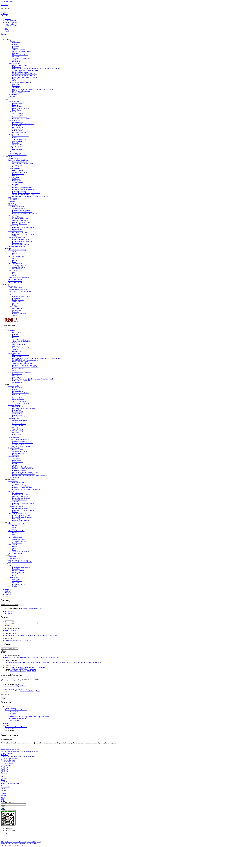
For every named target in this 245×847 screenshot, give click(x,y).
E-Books (15, 44)
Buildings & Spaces (18, 300)
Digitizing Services (14, 186)
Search (3, 12)
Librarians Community (19, 842)
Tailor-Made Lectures (18, 208)
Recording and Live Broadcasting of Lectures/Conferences (30, 196)
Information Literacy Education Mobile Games (26, 213)
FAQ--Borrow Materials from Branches (20, 291)
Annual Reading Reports (19, 172)
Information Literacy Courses (21, 210)
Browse (14, 253)
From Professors (17, 149)
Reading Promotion (14, 168)
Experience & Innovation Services (18, 160)
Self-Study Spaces (17, 182)
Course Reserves (17, 93)
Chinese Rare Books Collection (21, 51)
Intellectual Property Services (17, 237)
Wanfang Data (20, 667)
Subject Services (13, 215)
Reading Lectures (17, 170)
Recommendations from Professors (48, 635)
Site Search (8, 596)
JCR (22, 689)
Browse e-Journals (6, 681)
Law (2, 785)
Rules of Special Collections (20, 108)
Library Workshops (14, 158)
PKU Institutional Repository (17, 250)
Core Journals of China (15, 281)
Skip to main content (7, 1)
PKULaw (28, 667)
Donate (3, 15)
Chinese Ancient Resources (20, 65)
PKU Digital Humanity (15, 279)
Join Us (14, 315)
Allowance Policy (17, 141)
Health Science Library (15, 288)
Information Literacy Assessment (22, 212)
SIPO (29, 671)
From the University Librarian (21, 296)
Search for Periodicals (18, 115)
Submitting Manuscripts (19, 224)
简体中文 (8, 29)
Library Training (13, 205)
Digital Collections (18, 79)
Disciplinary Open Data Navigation (23, 234)
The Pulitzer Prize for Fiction (9, 758)
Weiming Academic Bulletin (16, 246)
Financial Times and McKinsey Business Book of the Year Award (20, 751)
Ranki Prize (4, 755)
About (10, 294)
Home (6, 723)
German (3, 795)
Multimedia (15, 53)
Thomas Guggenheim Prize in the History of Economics (18, 756)
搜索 (3, 806)
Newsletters (15, 312)
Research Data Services (15, 231)
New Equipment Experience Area (22, 163)
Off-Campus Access (51, 657)
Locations (8, 640)
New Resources (17, 84)
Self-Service (16, 179)
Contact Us (15, 143)
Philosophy (4, 778)
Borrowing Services (14, 120)
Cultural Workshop (18, 174)
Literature (4, 781)
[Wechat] (7, 832)
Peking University (6, 842)
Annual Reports (17, 310)
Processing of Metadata (19, 191)
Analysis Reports (13, 225)
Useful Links (18, 843)
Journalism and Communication (10, 783)
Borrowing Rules (13, 101)
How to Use (12, 112)
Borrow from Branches (19, 132)
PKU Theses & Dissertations (21, 91)
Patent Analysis (17, 243)
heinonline (32, 669)
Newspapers (16, 56)
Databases (15, 48)
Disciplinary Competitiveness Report (23, 227)
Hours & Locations (18, 103)
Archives (15, 60)
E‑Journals (15, 46)
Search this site (5, 8)
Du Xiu (34, 667)
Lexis (26, 669)
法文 (2, 799)
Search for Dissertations (19, 117)
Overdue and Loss (17, 129)
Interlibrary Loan (13, 134)
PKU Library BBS (10, 20)
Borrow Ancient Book (15, 98)
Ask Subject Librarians (11, 22)
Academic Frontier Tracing (20, 220)
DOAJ (38, 691)
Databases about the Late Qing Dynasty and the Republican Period (32, 89)
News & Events (13, 307)
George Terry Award (7, 753)
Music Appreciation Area (19, 162)
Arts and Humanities (18, 267)
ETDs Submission (13, 198)
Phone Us (8, 19)
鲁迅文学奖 (4, 771)
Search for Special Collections (21, 118)
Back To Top (9, 828)
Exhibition (15, 175)
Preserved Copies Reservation (17, 155)
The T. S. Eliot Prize (7, 763)
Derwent (23, 671)
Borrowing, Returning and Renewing (23, 124)
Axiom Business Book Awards (10, 749)
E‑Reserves (11, 201)
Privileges (15, 105)
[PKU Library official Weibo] (5, 832)
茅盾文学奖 (4, 769)
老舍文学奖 (4, 767)
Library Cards (16, 110)
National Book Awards (8, 762)
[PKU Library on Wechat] (122, 818)
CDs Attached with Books (20, 55)
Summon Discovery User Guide (32, 608)
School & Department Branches (18, 289)
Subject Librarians (17, 217)
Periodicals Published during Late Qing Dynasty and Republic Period (80, 662)
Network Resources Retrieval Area (22, 167)
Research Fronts (17, 229)
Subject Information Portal (20, 219)
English (7, 31)
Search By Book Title (7, 802)
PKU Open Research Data (16, 256)
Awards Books (16, 87)
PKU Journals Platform (15, 263)
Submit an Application (19, 139)
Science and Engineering (19, 265)
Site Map (26, 843)
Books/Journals (17, 43)
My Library (4, 14)
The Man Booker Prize (8, 760)
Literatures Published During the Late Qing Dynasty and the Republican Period (36, 68)
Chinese (3, 793)
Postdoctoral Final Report (20, 72)
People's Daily (42, 667)
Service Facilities (13, 177)
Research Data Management (20, 232)
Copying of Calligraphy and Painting (23, 194)
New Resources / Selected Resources (19, 82)
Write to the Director (11, 26)
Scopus (16, 669)
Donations (11, 96)
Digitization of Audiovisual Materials (23, 189)
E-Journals (8, 594)
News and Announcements (20, 136)
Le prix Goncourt (6, 765)
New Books (16, 86)
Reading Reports (31, 635)
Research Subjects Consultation (21, 222)
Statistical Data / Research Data (21, 58)
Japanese (3, 797)
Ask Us (7, 834)
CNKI (12, 667)
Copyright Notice (17, 144)
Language (4, 790)
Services (14, 137)
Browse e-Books (19, 681)
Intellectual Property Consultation (22, 241)
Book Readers (16, 181)
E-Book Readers (17, 131)
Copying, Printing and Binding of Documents (26, 193)
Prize (2, 746)
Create (14, 258)
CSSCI (28, 689)
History (3, 776)
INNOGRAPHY (15, 671)
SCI (12, 669)
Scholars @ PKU (13, 270)
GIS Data (15, 236)
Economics (4, 788)
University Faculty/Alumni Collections (24, 75)
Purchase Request (13, 94)
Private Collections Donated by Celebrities (25, 77)
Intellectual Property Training (21, 239)
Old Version (4, 5)
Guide (14, 251)
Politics (3, 780)
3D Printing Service (18, 165)
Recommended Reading (15, 146)
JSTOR (21, 669)
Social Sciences (17, 269)
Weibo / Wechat (9, 24)
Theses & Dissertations (19, 49)
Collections (11, 41)
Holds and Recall (17, 127)
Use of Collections (10, 630)
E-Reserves (26, 662)
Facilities (15, 184)
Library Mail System (33, 842)
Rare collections (9, 635)
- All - (2, 748)
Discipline (4, 773)
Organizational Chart (18, 301)
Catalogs (7, 591)
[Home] (3, 34)
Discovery (8, 589)
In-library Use (16, 125)
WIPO (34, 671)
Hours (10, 151)
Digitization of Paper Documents (22, 187)
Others (14, 80)
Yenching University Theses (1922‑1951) (24, 74)
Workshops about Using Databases (15, 657)
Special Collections (14, 63)
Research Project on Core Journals (18, 277)
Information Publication (19, 313)
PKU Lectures (16, 67)
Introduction (12, 286)
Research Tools (17, 61)
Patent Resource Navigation (20, 244)
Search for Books (17, 113)
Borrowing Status (17, 122)
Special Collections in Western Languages (25, 70)
